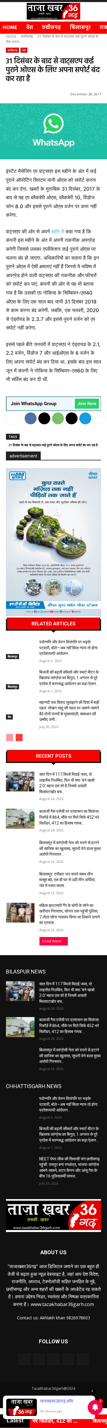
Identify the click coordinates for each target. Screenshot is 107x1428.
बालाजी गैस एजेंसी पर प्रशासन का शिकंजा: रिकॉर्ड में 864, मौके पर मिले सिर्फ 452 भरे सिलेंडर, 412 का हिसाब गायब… (69, 817)
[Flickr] (53, 1359)
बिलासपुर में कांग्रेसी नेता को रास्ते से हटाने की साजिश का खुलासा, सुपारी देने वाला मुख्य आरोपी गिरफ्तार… (70, 848)
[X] (44, 418)
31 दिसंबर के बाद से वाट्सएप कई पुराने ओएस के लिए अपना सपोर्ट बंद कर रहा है (52, 445)
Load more (52, 941)
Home (11, 36)
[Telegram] (85, 418)
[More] (99, 418)
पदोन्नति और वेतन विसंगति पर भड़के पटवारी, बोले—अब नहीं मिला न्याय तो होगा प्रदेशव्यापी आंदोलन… (68, 648)
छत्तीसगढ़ (27, 36)
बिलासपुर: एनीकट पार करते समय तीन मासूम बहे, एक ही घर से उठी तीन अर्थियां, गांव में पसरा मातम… (67, 880)
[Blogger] (24, 1359)
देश (24, 50)
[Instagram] (68, 1359)
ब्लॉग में (57, 231)
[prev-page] (9, 737)
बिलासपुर (12, 656)
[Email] (72, 418)
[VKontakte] (83, 1359)
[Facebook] (31, 418)
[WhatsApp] (58, 418)
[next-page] (19, 737)
